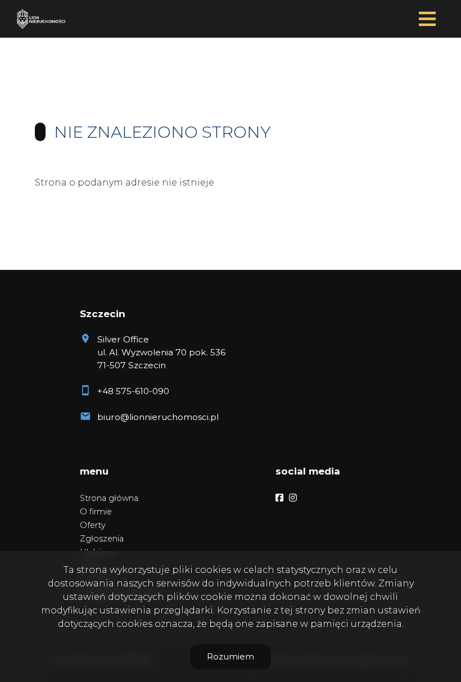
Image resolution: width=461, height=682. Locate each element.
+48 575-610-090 (133, 391)
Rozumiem (230, 656)
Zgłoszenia (102, 539)
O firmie (96, 512)
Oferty (93, 525)
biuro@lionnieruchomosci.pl (158, 417)
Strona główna (109, 498)
